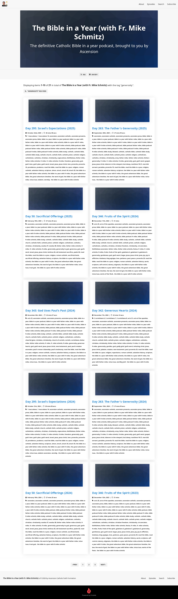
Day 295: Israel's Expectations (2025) (50, 128)
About (141, 4)
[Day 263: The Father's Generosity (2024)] (122, 384)
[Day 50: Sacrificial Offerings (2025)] (55, 199)
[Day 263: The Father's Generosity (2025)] (122, 111)
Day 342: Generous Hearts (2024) (114, 310)
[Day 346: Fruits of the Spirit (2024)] (122, 199)
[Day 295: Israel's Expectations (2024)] (55, 384)
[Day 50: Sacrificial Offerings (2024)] (55, 475)
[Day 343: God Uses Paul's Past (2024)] (55, 293)
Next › (103, 565)
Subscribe (171, 4)
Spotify (94, 75)
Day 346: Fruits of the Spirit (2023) (115, 493)
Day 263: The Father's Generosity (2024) (119, 401)
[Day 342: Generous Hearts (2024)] (122, 293)
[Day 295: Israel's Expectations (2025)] (55, 111)
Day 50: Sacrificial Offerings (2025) (48, 216)
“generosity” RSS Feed (36, 91)
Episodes (151, 4)
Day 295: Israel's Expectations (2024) (50, 401)
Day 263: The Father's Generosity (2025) (119, 128)
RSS (84, 75)
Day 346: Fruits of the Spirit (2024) (115, 216)
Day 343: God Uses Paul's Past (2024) (50, 310)
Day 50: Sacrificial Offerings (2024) (48, 493)
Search (161, 4)
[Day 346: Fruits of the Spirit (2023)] (122, 475)
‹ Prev (74, 565)
